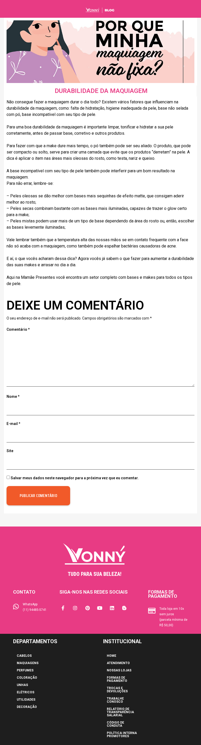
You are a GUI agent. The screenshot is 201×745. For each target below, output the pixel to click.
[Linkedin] (112, 608)
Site (10, 451)
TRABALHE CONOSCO (115, 700)
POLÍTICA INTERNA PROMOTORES (122, 734)
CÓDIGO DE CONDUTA (115, 724)
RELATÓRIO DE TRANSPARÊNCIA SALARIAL (120, 712)
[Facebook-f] (63, 608)
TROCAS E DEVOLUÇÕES (117, 689)
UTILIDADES (26, 699)
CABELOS (24, 656)
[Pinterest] (87, 608)
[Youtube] (99, 608)
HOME (111, 656)
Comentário (18, 329)
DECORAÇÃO (27, 707)
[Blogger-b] (124, 608)
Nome (13, 396)
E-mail (13, 423)
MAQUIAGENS (27, 663)
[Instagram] (75, 608)
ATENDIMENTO (118, 663)
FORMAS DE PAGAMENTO (117, 679)
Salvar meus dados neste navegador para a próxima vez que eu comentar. (75, 478)
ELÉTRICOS (25, 692)
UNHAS (22, 685)
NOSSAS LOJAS (119, 670)
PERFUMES (25, 670)
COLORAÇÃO (27, 677)
